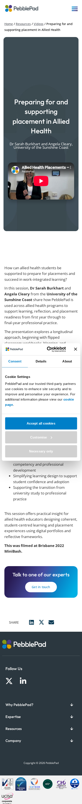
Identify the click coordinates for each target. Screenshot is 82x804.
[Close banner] (75, 349)
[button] (32, 622)
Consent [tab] (14, 361)
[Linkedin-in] (23, 681)
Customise (38, 437)
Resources (23, 24)
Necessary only (41, 451)
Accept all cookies (41, 423)
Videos (39, 24)
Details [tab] (41, 361)
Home (8, 24)
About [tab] (67, 361)
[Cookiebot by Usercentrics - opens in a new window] (49, 349)
